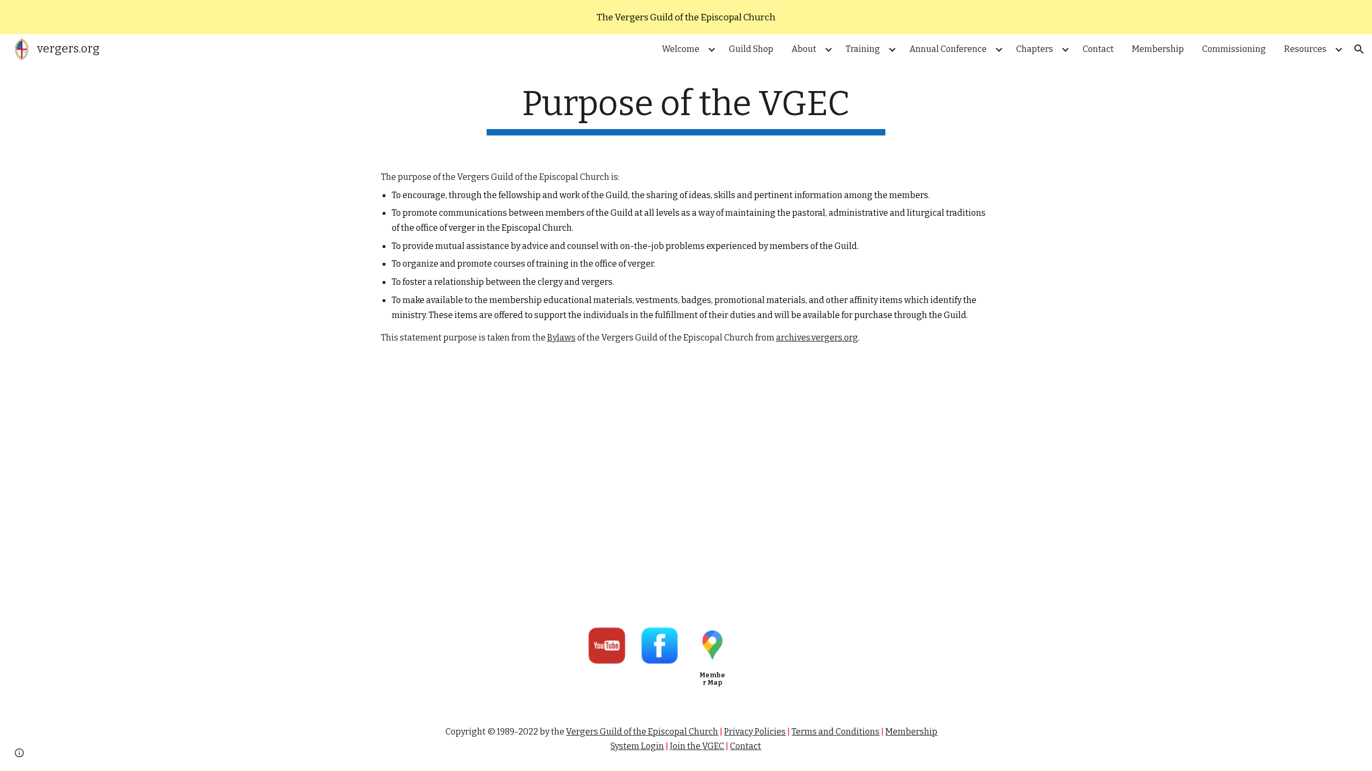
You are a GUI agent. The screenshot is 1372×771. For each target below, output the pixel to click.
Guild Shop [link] (751, 49)
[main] (686, 109)
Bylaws (561, 337)
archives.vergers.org (817, 337)
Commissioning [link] (1234, 49)
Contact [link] (1098, 49)
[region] (686, 17)
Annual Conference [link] (948, 49)
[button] (1359, 49)
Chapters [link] (1034, 49)
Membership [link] (1158, 49)
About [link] (804, 49)
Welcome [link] (680, 49)
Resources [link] (1305, 49)
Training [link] (863, 49)
